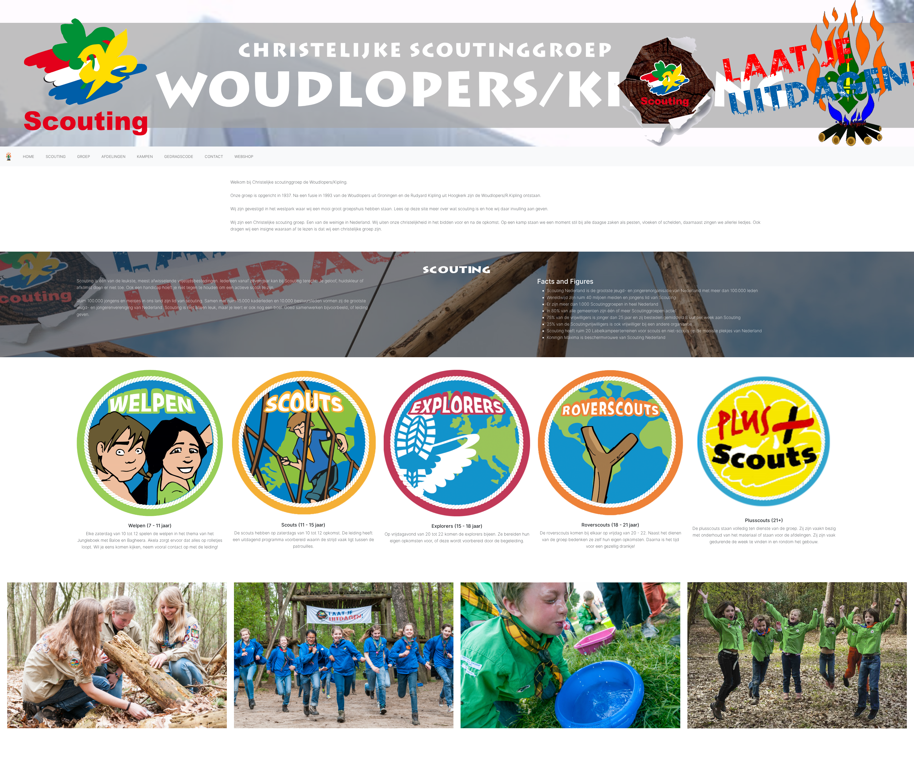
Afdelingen (113, 156)
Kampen (145, 156)
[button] (72, 655)
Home (28, 156)
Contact (214, 156)
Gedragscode (178, 156)
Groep (83, 156)
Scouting (56, 156)
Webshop (243, 156)
